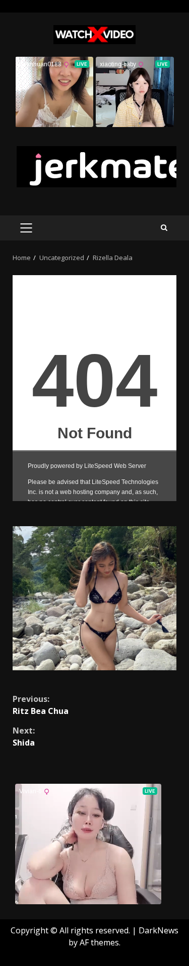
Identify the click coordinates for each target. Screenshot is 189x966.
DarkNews (158, 930)
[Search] (164, 227)
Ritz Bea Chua (41, 704)
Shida (24, 736)
